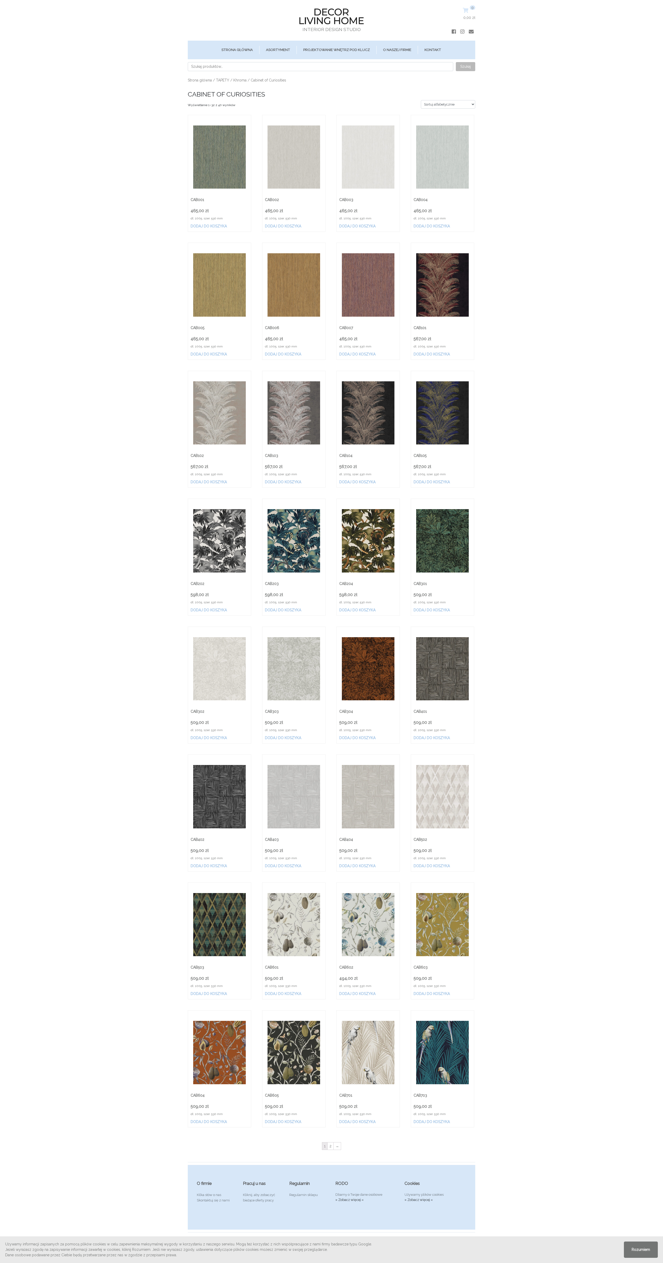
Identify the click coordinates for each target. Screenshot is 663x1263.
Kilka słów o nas (209, 1195)
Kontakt (432, 50)
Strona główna (237, 50)
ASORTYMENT (278, 50)
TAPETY (222, 80)
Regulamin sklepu (303, 1195)
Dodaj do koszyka (209, 226)
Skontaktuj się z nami (213, 1200)
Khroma (240, 80)
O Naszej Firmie (397, 50)
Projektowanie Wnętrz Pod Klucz (336, 50)
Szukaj (465, 66)
